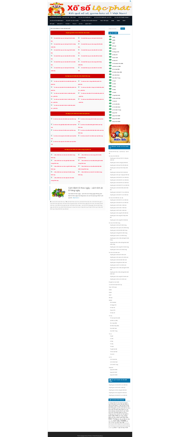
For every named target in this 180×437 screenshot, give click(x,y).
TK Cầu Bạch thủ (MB (115, 318)
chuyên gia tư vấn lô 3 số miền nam (118, 265)
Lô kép (114, 86)
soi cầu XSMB (119, 420)
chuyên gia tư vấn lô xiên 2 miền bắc (118, 205)
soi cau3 (117, 408)
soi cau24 (128, 408)
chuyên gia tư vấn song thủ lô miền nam (119, 276)
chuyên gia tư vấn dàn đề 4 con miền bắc (119, 177)
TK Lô (73, 23)
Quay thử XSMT (116, 118)
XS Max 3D (114, 60)
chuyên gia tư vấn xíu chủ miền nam (118, 279)
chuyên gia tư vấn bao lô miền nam (118, 254)
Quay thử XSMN (116, 121)
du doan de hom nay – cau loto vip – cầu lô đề (63, 17)
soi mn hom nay (124, 426)
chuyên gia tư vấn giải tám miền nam (118, 262)
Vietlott (59, 23)
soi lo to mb (126, 424)
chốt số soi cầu (117, 403)
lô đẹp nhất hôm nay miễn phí (61, 209)
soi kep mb (112, 424)
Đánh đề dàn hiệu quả (66, 207)
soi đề (129, 426)
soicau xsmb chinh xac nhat (120, 411)
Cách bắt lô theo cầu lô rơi (73, 201)
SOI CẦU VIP (112, 412)
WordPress (100, 435)
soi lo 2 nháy (117, 424)
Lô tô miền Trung (116, 110)
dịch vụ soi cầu (117, 404)
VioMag (82, 435)
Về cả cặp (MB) (116, 69)
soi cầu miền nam (117, 417)
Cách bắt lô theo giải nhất (56, 203)
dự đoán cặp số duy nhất (116, 407)
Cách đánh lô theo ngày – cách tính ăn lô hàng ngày (85, 189)
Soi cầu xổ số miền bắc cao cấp (102, 17)
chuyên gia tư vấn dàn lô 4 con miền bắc (119, 194)
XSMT (124, 20)
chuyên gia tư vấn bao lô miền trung (118, 225)
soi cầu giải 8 (124, 414)
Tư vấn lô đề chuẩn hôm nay (89, 20)
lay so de (126, 407)
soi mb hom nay (118, 426)
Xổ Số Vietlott (113, 302)
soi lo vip (126, 425)
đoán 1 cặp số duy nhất (121, 427)
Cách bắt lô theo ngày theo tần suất (86, 203)
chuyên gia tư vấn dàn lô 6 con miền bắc (119, 200)
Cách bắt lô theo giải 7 (97, 201)
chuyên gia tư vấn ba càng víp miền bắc (119, 162)
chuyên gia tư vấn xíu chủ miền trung (118, 249)
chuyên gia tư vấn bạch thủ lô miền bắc (119, 172)
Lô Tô (80, 23)
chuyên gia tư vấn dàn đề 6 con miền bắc (119, 180)
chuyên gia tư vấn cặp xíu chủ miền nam (119, 257)
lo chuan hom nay (76, 207)
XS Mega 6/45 (115, 51)
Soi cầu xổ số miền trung (121, 17)
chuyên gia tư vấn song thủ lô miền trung (119, 247)
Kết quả (52, 23)
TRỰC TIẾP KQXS (104, 20)
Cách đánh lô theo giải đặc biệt (62, 205)
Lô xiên (114, 83)
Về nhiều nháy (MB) (117, 72)
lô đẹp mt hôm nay (92, 207)
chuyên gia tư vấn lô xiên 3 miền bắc (118, 207)
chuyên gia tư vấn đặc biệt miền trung (118, 230)
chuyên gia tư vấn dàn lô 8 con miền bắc (119, 202)
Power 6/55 (115, 57)
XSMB (112, 20)
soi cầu (118, 412)
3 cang (110, 403)
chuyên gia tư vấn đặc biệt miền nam (118, 259)
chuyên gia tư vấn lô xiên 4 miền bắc (118, 210)
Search (122, 28)
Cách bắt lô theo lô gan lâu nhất (69, 203)
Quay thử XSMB (116, 115)
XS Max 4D (114, 54)
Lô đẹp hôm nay (84, 207)
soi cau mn (120, 409)
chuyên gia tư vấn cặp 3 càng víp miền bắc (119, 174)
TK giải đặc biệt (116, 95)
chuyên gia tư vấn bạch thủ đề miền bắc (119, 165)
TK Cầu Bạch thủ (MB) (117, 63)
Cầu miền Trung (116, 78)
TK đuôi (114, 92)
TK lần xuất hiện (116, 98)
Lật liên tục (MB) (116, 66)
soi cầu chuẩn (116, 414)
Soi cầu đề (120, 422)
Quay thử (88, 23)
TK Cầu (67, 23)
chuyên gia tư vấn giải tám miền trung (118, 233)
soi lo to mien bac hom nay (119, 425)
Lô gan (114, 81)
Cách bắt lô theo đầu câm (85, 201)
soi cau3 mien (122, 408)
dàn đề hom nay (56, 207)
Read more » (76, 198)
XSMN (118, 20)
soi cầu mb (113, 415)
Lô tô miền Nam (116, 107)
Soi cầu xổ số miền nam (56, 20)
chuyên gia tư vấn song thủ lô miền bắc (119, 220)
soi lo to (121, 424)
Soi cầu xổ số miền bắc (84, 17)
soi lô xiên (113, 426)
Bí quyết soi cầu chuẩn (72, 20)
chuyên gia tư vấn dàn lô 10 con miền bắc (119, 192)
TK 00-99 (114, 101)
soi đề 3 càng (110, 427)
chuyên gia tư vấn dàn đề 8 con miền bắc (119, 182)
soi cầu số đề (121, 419)
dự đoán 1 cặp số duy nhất (121, 405)
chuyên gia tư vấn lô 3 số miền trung (118, 235)
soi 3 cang (111, 408)
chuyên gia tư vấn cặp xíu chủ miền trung (119, 227)
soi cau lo (111, 409)
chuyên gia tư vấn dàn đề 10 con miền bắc (119, 185)
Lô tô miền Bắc (116, 104)
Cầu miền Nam (116, 75)
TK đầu (114, 89)
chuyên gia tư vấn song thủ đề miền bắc (119, 213)
